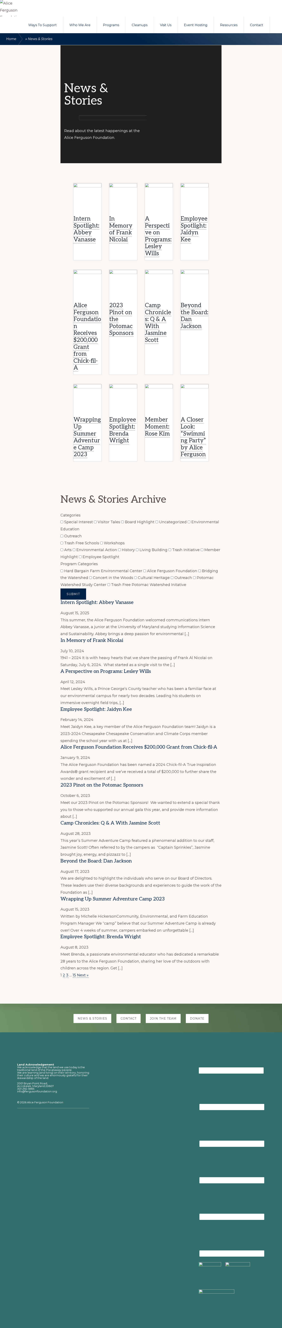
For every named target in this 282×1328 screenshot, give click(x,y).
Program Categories (79, 564)
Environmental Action (96, 550)
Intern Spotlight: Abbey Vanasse (86, 229)
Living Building (153, 550)
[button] (276, 23)
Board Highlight (139, 522)
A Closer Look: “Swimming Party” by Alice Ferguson (193, 437)
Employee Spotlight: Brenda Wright (122, 430)
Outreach (72, 536)
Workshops (114, 543)
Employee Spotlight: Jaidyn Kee (194, 229)
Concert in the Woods (113, 577)
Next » (83, 975)
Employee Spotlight (100, 557)
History (128, 550)
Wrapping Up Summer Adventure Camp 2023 (87, 437)
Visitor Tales (109, 522)
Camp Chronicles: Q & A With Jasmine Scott (158, 323)
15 (74, 975)
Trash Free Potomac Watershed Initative (148, 584)
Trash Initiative (186, 550)
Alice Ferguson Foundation (172, 571)
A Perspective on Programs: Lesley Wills (158, 236)
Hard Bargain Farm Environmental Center (103, 571)
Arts (68, 550)
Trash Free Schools (81, 543)
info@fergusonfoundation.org (37, 1091)
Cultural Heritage (154, 577)
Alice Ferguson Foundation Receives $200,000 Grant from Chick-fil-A (87, 336)
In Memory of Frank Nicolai (120, 229)
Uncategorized (173, 522)
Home (11, 39)
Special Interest (78, 522)
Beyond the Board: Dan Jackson (194, 316)
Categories (70, 515)
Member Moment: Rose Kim (157, 426)
